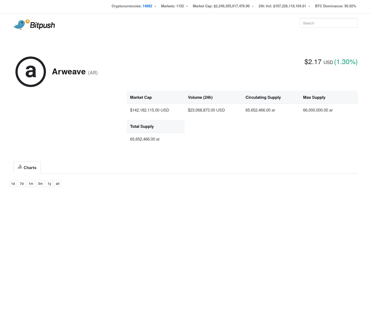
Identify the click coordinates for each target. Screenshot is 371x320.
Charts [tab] (29, 167)
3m (40, 183)
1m (31, 183)
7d (22, 183)
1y (49, 183)
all (57, 183)
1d (13, 183)
